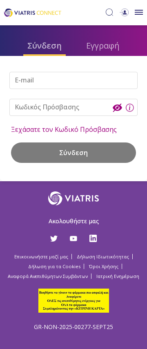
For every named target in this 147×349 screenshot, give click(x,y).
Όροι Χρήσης (103, 266)
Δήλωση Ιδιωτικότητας (103, 256)
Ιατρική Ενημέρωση (117, 276)
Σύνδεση (44, 45)
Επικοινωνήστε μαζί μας (41, 256)
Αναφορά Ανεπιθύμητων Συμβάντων (48, 276)
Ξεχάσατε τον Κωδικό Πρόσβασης (64, 129)
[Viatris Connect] (32, 12)
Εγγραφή (103, 45)
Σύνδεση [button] (73, 152)
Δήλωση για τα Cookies (54, 266)
